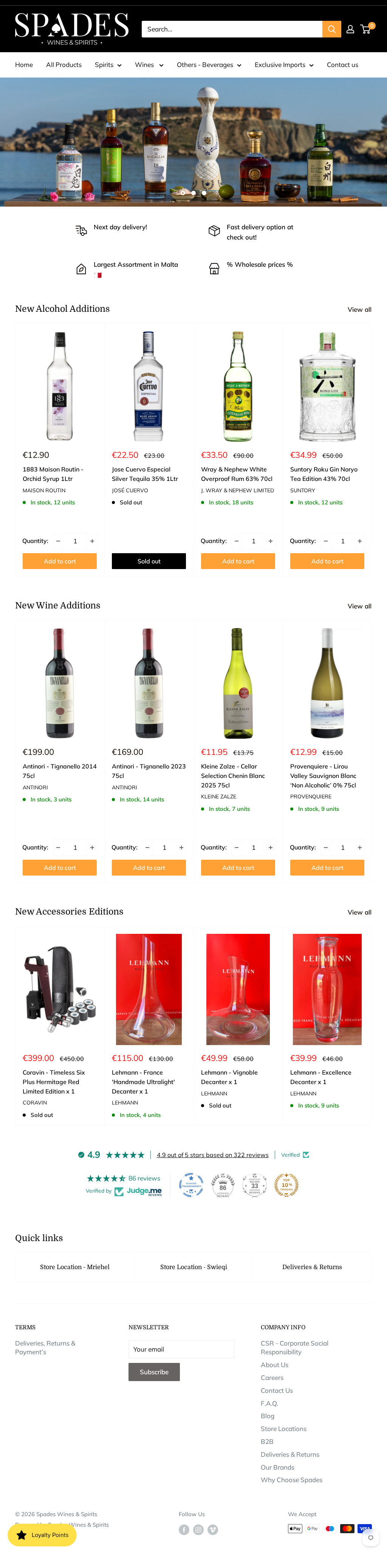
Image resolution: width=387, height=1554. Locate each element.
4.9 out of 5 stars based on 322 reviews (213, 1155)
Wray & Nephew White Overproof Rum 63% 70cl (236, 473)
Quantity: (35, 540)
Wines (145, 64)
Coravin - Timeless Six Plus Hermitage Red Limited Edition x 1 (54, 1082)
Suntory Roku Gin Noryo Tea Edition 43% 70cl (324, 473)
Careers (272, 1377)
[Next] (372, 450)
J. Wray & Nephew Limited (237, 490)
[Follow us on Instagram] (198, 1529)
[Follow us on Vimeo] (212, 1529)
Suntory (302, 490)
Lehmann (125, 1102)
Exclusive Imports (280, 64)
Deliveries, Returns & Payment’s (45, 1347)
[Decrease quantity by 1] (58, 541)
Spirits (104, 64)
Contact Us (277, 1390)
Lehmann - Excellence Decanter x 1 (320, 1077)
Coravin (35, 1102)
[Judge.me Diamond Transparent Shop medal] (191, 1185)
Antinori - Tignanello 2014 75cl (60, 770)
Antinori (35, 787)
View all (360, 309)
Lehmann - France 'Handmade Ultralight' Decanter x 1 (143, 1082)
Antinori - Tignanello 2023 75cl (149, 770)
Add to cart (60, 561)
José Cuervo (130, 490)
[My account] (350, 29)
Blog (267, 1416)
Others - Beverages (205, 64)
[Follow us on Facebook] (184, 1529)
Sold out (149, 561)
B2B (267, 1441)
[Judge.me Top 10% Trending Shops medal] (286, 1185)
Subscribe (154, 1372)
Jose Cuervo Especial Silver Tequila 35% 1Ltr (145, 473)
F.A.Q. (269, 1403)
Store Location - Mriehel (75, 1267)
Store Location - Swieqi (193, 1267)
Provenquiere (310, 796)
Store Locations (284, 1429)
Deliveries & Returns (312, 1267)
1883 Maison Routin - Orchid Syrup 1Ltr (53, 473)
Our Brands (277, 1467)
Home (24, 64)
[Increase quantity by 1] (92, 541)
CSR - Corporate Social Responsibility (294, 1347)
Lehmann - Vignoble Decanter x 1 (229, 1077)
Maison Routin (44, 490)
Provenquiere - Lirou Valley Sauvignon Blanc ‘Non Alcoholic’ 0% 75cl (323, 775)
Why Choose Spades (291, 1480)
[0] (365, 29)
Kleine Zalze (218, 796)
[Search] (331, 29)
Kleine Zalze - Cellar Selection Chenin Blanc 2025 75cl (233, 775)
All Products (64, 64)
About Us (274, 1365)
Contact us (342, 64)
